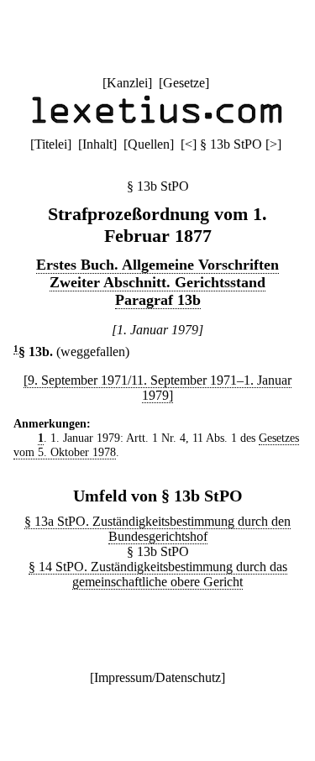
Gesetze (184, 83)
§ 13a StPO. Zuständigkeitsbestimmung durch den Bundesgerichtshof (157, 528)
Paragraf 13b (158, 299)
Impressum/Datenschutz (157, 677)
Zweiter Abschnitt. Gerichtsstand (157, 282)
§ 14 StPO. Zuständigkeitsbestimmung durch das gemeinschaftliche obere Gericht (158, 574)
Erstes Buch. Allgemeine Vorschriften (157, 264)
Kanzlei (127, 83)
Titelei (50, 144)
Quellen (149, 144)
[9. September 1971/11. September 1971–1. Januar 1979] (157, 387)
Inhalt (97, 144)
